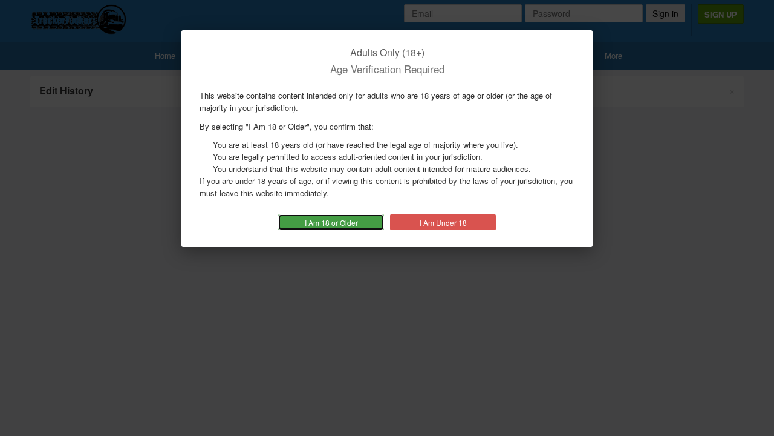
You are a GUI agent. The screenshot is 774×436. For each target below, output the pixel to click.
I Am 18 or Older (331, 222)
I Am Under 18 (443, 222)
